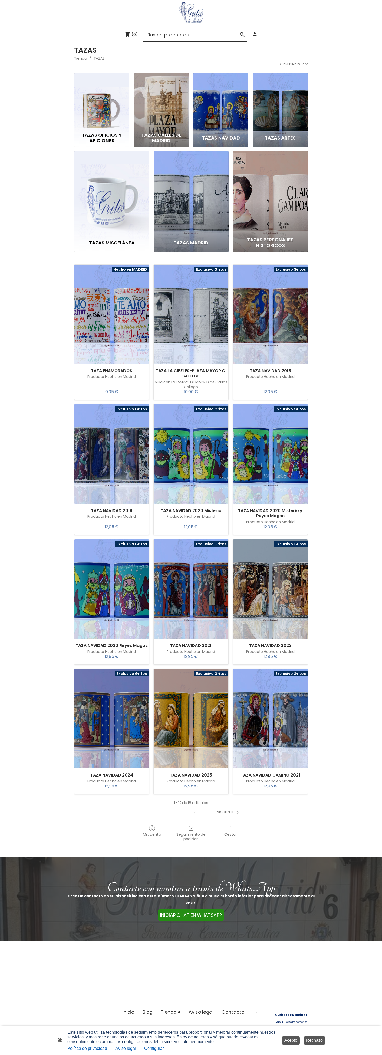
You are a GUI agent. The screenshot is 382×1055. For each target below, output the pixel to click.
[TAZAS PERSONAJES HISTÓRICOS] (270, 193)
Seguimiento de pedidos (191, 836)
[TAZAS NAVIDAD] (220, 101)
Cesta (230, 834)
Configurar (154, 1048)
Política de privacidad (87, 1048)
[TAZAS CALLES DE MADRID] (161, 101)
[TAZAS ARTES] (280, 101)
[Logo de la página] (191, 12)
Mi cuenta (152, 834)
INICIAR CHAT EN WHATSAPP (191, 915)
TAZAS (99, 58)
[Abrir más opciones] (255, 1012)
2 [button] (195, 812)
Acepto (290, 1040)
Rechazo (314, 1040)
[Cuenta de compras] (255, 34)
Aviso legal (125, 1048)
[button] (229, 812)
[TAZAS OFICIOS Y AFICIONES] (101, 101)
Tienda (80, 58)
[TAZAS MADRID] (191, 193)
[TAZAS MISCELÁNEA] (111, 193)
